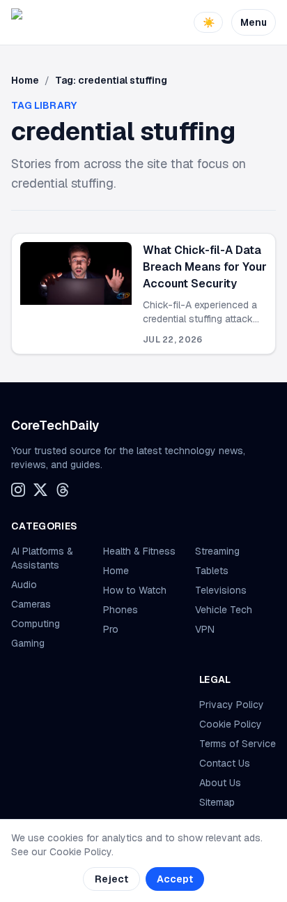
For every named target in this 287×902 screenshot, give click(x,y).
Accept (175, 879)
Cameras (31, 604)
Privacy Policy (231, 704)
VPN (205, 629)
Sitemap (217, 802)
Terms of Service (237, 743)
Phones (120, 609)
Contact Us (224, 763)
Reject (111, 879)
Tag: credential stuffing (111, 80)
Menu (253, 22)
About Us (220, 782)
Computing (35, 623)
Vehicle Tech (223, 609)
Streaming (217, 551)
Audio (24, 584)
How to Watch (134, 590)
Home (25, 80)
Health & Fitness (139, 551)
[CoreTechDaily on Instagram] (18, 490)
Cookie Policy (230, 724)
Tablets (211, 570)
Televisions (221, 590)
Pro (110, 629)
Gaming (28, 643)
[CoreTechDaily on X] (40, 490)
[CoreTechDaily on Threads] (63, 490)
